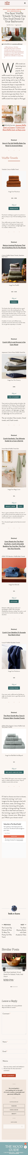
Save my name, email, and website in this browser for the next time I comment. (14, 1068)
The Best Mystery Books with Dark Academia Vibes (21, 930)
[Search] (22, 1126)
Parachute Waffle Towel (17, 44)
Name (5, 1042)
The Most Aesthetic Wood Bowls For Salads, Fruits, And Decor (13, 974)
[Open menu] (24, 3)
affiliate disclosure (14, 1153)
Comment (6, 1014)
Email (5, 1051)
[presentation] (14, 961)
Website (5, 1061)
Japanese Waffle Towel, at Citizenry (14, 126)
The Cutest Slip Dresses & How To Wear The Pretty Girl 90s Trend (7, 931)
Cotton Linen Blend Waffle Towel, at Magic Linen (14, 128)
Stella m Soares (11, 25)
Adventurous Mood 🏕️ (16, 11)
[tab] (12, 986)
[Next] (24, 969)
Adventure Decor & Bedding (9, 9)
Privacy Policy (19, 1152)
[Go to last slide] (4, 969)
